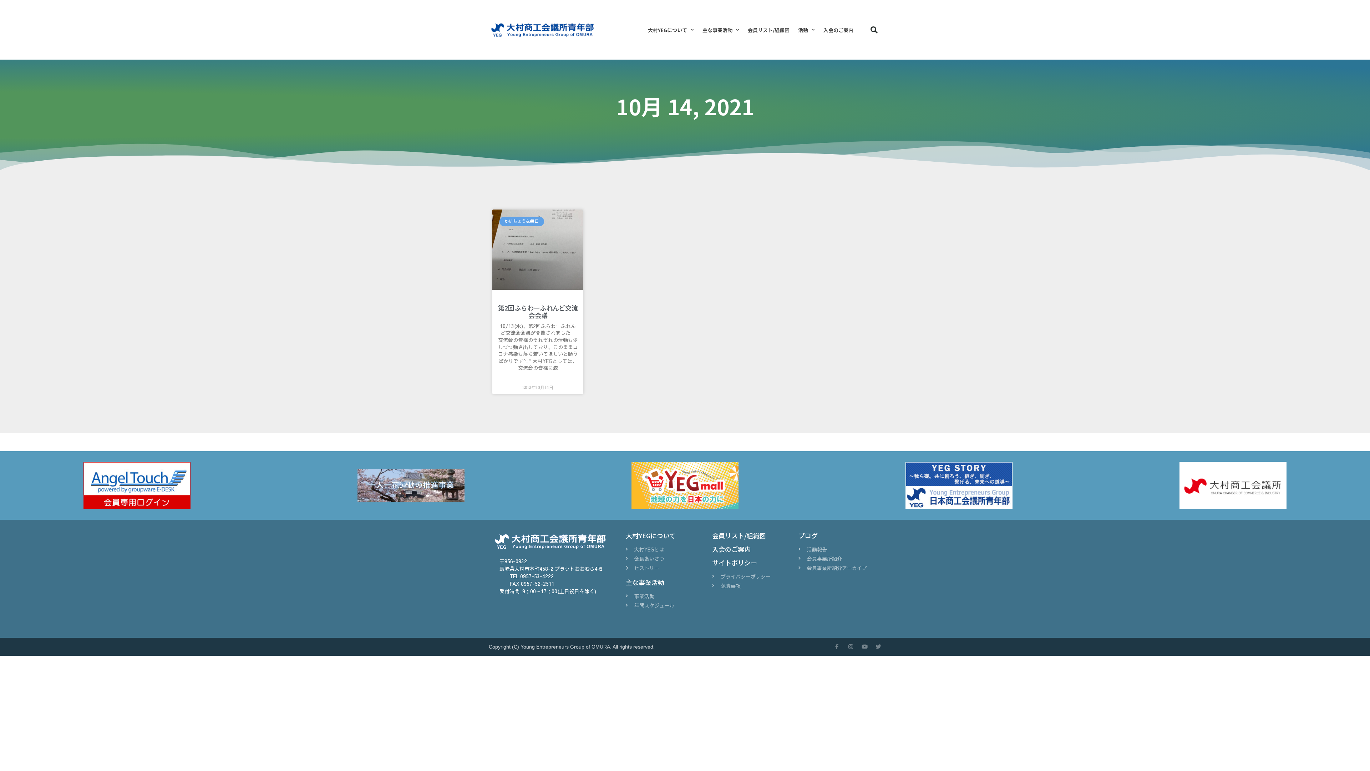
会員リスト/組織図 (769, 30)
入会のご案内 (838, 30)
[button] (874, 30)
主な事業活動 (717, 30)
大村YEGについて (667, 30)
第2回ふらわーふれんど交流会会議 (538, 311)
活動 (803, 30)
